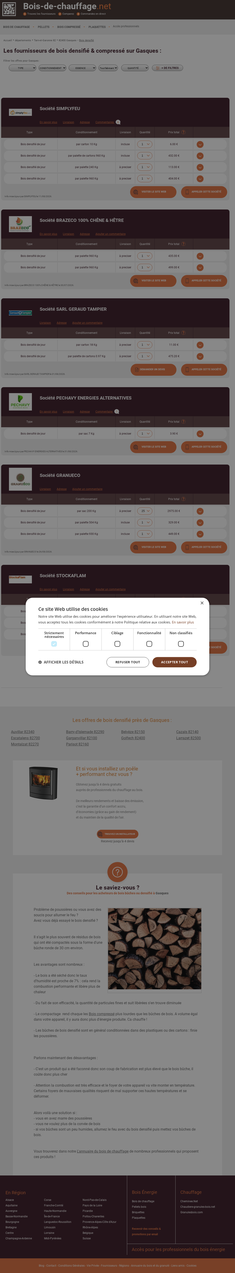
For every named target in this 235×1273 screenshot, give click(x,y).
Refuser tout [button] (127, 662)
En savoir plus (183, 622)
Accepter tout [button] (174, 662)
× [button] (202, 603)
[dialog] (117, 636)
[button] (61, 662)
